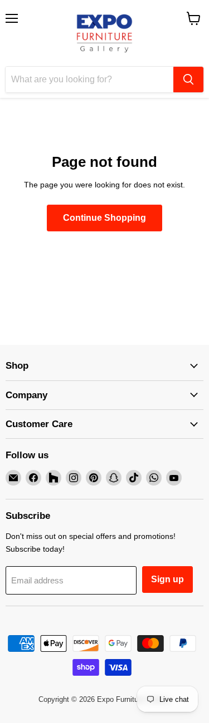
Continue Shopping (104, 217)
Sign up (167, 579)
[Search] (188, 79)
